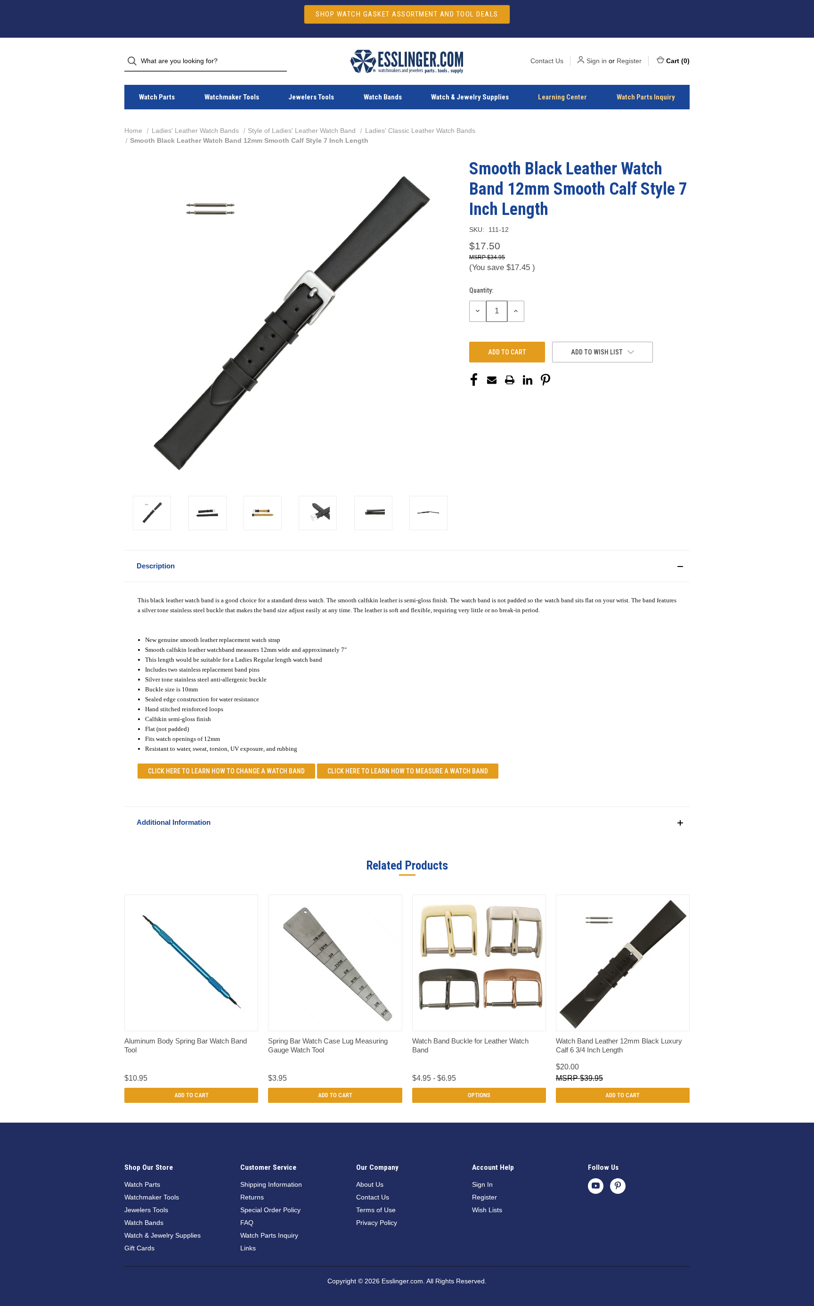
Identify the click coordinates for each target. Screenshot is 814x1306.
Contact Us (546, 61)
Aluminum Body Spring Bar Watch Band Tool (185, 1045)
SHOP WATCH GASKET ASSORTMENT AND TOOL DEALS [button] (407, 14)
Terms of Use (376, 1210)
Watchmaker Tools (231, 97)
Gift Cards (139, 1248)
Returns (252, 1197)
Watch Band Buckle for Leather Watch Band (470, 1045)
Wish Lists (487, 1210)
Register (629, 61)
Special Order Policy (270, 1210)
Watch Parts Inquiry (646, 97)
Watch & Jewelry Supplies (470, 97)
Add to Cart (191, 1095)
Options (479, 1095)
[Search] (135, 61)
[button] (407, 566)
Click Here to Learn (226, 771)
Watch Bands (383, 97)
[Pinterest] (545, 379)
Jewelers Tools (311, 97)
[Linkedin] (527, 379)
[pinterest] (618, 1186)
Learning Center (562, 97)
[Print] (509, 379)
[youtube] (596, 1186)
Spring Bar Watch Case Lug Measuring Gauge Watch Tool (328, 1045)
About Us (369, 1184)
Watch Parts (157, 97)
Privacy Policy (376, 1222)
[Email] (492, 379)
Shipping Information (271, 1184)
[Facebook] (474, 379)
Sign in (596, 61)
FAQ (246, 1222)
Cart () (678, 61)
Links (248, 1248)
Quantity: (481, 290)
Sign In (482, 1184)
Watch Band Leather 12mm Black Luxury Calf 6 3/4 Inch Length (619, 1045)
